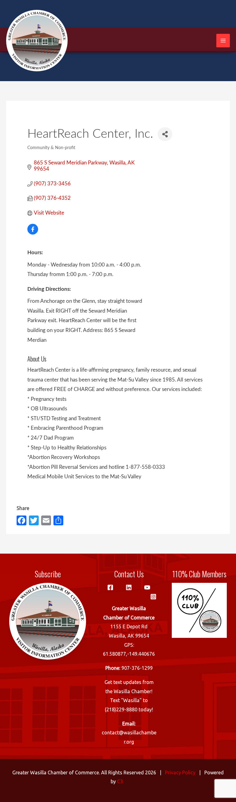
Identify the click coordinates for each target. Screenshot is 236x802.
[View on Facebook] (32, 232)
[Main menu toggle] (223, 40)
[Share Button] (165, 134)
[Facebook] (110, 587)
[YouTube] (147, 587)
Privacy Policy (180, 772)
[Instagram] (153, 597)
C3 (120, 781)
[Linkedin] (129, 587)
